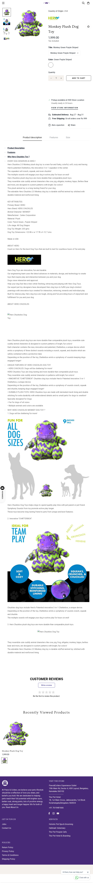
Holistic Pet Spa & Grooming (61, 824)
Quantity (51, 72)
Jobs (4, 824)
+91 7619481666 (56, 808)
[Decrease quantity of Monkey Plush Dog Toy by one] (51, 78)
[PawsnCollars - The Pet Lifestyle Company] (46, 3)
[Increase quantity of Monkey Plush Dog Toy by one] (61, 78)
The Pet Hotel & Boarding (59, 836)
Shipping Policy (8, 859)
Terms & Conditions (10, 855)
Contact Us (6, 828)
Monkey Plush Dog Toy (12, 751)
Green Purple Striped (50, 65)
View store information (64, 108)
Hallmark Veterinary (57, 828)
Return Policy (7, 847)
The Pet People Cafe (58, 832)
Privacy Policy (8, 851)
